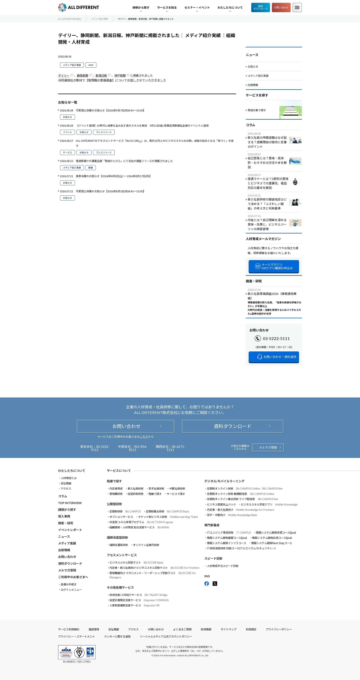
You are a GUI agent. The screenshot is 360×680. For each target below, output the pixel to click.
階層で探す (155, 493)
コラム (62, 496)
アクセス (66, 488)
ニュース (64, 536)
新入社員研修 (135, 488)
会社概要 (66, 483)
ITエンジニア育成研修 (229, 532)
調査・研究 (65, 523)
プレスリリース (104, 132)
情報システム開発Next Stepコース (271, 543)
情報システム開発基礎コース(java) (227, 537)
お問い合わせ (281, 7)
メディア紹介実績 (72, 65)
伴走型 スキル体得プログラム (141, 522)
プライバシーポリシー (279, 629)
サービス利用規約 (68, 629)
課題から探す (67, 509)
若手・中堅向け (232, 515)
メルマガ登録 (268, 447)
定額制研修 (125, 511)
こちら (144, 436)
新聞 (90, 167)
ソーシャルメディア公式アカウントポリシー (166, 636)
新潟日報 (101, 75)
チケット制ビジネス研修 (168, 516)
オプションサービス (121, 516)
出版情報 (253, 84)
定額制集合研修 (167, 511)
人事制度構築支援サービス (134, 605)
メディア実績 (67, 543)
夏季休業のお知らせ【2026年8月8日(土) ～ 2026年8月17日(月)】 (114, 176)
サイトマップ (228, 629)
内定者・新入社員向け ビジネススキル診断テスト (155, 567)
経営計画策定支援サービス (139, 600)
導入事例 (64, 516)
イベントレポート (70, 530)
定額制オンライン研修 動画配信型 (240, 493)
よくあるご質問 (182, 629)
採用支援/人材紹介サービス (138, 594)
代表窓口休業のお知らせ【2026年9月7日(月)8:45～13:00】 (111, 110)
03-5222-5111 (276, 338)
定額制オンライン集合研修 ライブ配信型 (242, 499)
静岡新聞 (82, 75)
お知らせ (67, 117)
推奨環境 (93, 629)
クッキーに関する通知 (117, 636)
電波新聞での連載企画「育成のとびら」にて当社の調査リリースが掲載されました (124, 161)
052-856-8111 (138, 448)
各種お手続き (68, 584)
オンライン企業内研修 (146, 545)
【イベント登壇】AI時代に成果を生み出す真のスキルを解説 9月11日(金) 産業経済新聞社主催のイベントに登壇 (142, 125)
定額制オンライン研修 (244, 488)
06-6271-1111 (176, 448)
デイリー (63, 75)
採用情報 (206, 629)
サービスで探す (176, 493)
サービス (67, 152)
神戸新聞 (120, 75)
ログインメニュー (71, 589)
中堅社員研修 (177, 488)
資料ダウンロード (260, 7)
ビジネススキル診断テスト (137, 562)
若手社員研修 (156, 488)
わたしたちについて (71, 470)
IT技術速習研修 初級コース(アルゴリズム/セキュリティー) (241, 548)
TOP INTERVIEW (70, 503)
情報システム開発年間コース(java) (276, 532)
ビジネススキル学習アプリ (269, 504)
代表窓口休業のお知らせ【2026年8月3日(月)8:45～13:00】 (111, 191)
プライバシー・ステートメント (76, 636)
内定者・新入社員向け (240, 509)
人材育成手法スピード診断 (222, 565)
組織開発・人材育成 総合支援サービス (139, 527)
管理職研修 (116, 493)
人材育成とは (68, 478)
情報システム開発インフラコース (226, 543)
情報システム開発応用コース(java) (272, 537)
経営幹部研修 (135, 493)
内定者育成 (116, 488)
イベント (67, 132)
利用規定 (251, 629)
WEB (90, 65)
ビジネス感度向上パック (221, 504)
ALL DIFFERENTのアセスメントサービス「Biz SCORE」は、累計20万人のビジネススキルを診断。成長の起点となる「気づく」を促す (155, 143)
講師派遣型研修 (119, 545)
